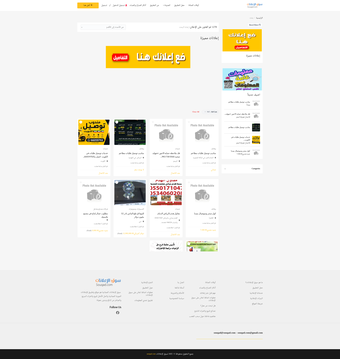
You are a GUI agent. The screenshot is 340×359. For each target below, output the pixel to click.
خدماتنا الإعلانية (256, 293)
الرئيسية (259, 18)
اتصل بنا (180, 282)
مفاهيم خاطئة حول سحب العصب (202, 316)
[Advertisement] (148, 86)
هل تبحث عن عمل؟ (208, 306)
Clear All (195, 112)
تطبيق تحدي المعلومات (143, 300)
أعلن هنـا (87, 5)
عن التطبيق (154, 5)
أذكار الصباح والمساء (138, 5)
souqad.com (151, 354)
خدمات (177, 148)
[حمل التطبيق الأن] (242, 79)
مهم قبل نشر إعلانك (208, 293)
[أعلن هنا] (242, 40)
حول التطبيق (147, 288)
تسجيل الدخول (119, 5)
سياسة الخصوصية (176, 298)
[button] (210, 112)
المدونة (167, 5)
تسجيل (104, 5)
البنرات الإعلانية (256, 298)
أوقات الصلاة (193, 5)
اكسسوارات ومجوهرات (136, 209)
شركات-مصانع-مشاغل (100, 209)
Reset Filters (254, 25)
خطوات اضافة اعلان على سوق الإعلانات (203, 299)
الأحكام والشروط (177, 293)
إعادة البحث (184, 27)
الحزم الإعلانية (147, 282)
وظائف (213, 148)
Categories (256, 169)
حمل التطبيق (179, 5)
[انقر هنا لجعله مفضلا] (188, 122)
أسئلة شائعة (179, 288)
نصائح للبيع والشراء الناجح (205, 311)
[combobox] (103, 27)
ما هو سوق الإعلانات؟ (254, 282)
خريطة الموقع (257, 304)
